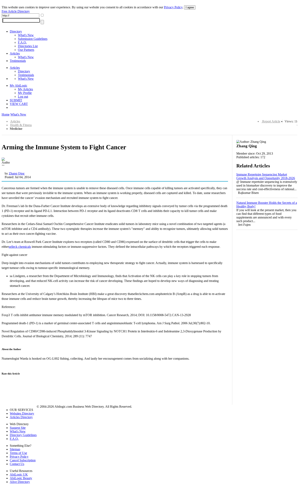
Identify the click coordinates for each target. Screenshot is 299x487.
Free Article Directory (16, 11)
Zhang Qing (16, 173)
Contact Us (17, 464)
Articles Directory (21, 417)
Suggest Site (18, 427)
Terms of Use (18, 453)
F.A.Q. (22, 42)
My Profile (25, 93)
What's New (26, 35)
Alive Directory (20, 482)
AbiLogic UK (19, 474)
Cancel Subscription (23, 460)
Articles (15, 53)
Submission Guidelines (32, 38)
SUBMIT (16, 100)
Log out (23, 96)
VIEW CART (19, 104)
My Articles (25, 89)
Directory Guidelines (23, 435)
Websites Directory (22, 413)
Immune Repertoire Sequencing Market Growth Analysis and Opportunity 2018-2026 (265, 176)
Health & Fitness (21, 125)
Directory (16, 31)
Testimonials (18, 60)
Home (6, 114)
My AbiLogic (18, 85)
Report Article (271, 121)
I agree (190, 7)
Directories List (28, 46)
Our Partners (26, 49)
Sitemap (15, 449)
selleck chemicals (20, 246)
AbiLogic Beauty (21, 478)
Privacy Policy (173, 7)
